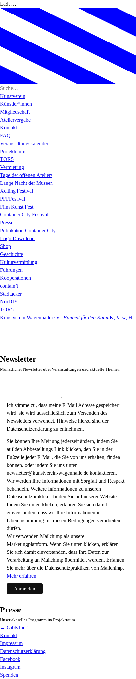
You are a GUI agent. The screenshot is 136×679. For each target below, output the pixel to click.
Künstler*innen (16, 104)
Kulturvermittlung (18, 262)
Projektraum (12, 151)
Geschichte (11, 254)
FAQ (5, 135)
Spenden (9, 675)
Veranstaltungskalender (24, 143)
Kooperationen (15, 278)
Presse (6, 222)
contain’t (9, 286)
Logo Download (17, 238)
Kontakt (8, 127)
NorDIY (9, 301)
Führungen (11, 270)
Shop (5, 246)
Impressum (11, 643)
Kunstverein (12, 96)
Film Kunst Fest (16, 207)
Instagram (10, 667)
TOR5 (7, 159)
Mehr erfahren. (22, 576)
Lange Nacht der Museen (26, 183)
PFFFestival (12, 199)
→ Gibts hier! (14, 627)
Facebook (10, 659)
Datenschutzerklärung (23, 651)
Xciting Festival (16, 191)
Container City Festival (24, 214)
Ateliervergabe (15, 120)
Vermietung (12, 167)
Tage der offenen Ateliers (26, 175)
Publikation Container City (28, 230)
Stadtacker (11, 294)
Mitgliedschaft (15, 112)
